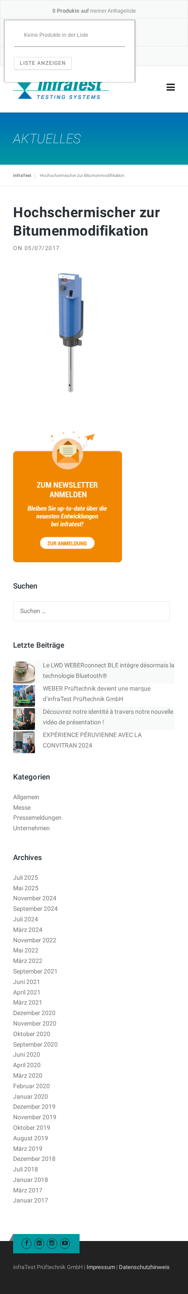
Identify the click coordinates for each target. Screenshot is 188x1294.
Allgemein (26, 796)
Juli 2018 (25, 1169)
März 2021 (27, 1002)
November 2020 (34, 1023)
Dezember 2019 (34, 1106)
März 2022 (27, 960)
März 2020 (27, 1075)
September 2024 (35, 908)
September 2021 (35, 971)
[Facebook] (26, 1243)
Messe (22, 807)
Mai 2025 (25, 888)
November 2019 (34, 1117)
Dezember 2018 (34, 1158)
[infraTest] (61, 87)
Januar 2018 (30, 1179)
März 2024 (27, 929)
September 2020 (35, 1044)
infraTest (22, 175)
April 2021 (27, 992)
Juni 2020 (26, 1054)
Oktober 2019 (31, 1127)
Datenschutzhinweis (144, 1267)
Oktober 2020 (31, 1033)
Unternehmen (31, 828)
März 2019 (27, 1148)
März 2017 (27, 1190)
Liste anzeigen (43, 63)
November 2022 (34, 940)
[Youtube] (65, 1243)
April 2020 (27, 1064)
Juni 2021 (26, 981)
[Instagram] (52, 1243)
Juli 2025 (25, 877)
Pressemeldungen (37, 817)
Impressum (101, 1267)
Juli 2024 (25, 919)
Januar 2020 (30, 1096)
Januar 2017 (30, 1200)
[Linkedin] (39, 1243)
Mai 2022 (25, 950)
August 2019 (30, 1138)
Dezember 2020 (34, 1012)
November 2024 (34, 898)
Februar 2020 (31, 1085)
